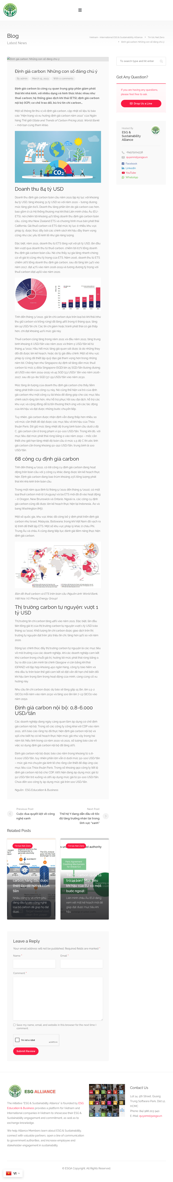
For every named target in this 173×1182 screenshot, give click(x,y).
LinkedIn (131, 168)
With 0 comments (63, 78)
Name (17, 956)
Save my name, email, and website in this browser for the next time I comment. (56, 1026)
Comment (20, 973)
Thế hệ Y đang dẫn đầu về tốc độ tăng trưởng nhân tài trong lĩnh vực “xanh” (79, 816)
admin (23, 78)
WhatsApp (132, 177)
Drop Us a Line (142, 103)
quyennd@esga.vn (137, 157)
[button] (80, 10)
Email (64, 956)
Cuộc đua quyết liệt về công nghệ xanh (35, 814)
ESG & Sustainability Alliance (131, 135)
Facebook (131, 163)
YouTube (131, 172)
